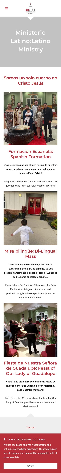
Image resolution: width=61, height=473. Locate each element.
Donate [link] (30, 427)
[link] (30, 8)
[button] (8, 8)
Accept (30, 466)
